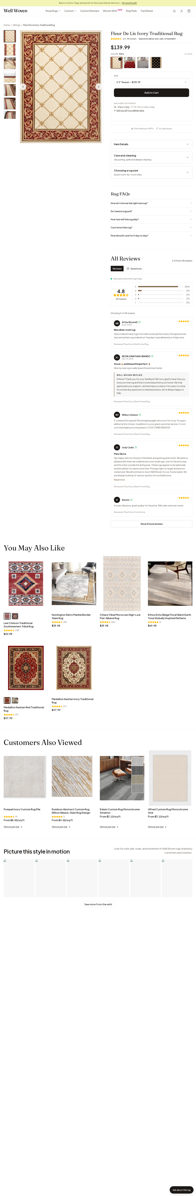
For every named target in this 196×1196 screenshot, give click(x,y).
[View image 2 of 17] (10, 50)
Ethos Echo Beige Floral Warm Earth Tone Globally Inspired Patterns (169, 616)
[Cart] (189, 11)
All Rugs (16, 25)
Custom (69, 10)
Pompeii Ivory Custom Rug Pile (22, 809)
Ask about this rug (181, 1190)
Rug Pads (131, 10)
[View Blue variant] (15, 616)
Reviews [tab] (117, 268)
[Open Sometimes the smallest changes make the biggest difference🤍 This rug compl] (145, 878)
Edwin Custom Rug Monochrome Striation (120, 811)
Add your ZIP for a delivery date (130, 110)
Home (7, 25)
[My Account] (181, 11)
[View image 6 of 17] (10, 103)
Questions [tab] (136, 268)
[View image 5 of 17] (10, 90)
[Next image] (98, 86)
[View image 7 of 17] (10, 117)
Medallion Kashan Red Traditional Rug (24, 709)
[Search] (174, 11)
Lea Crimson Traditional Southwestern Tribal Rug (19, 624)
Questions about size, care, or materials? (157, 39)
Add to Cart (151, 92)
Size (116, 76)
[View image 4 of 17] (10, 77)
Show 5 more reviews (152, 523)
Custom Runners (89, 10)
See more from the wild (98, 904)
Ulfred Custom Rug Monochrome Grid (168, 811)
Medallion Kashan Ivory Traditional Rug (72, 700)
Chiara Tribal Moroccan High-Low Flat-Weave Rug (120, 616)
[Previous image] (23, 86)
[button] (60, 86)
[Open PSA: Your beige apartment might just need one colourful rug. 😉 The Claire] (19, 878)
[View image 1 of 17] (10, 36)
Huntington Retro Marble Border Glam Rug (71, 616)
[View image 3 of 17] (10, 63)
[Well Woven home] (15, 11)
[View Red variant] (7, 616)
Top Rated (146, 10)
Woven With (113, 10)
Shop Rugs (51, 10)
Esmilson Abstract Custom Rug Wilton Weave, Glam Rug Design (71, 811)
